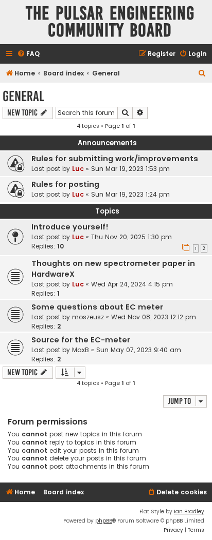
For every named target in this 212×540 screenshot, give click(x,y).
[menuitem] (28, 54)
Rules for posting (65, 184)
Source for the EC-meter (80, 340)
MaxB (80, 349)
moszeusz (88, 317)
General (23, 96)
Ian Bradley (189, 511)
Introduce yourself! (70, 227)
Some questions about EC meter (97, 307)
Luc (78, 168)
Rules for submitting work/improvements (114, 158)
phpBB (103, 521)
